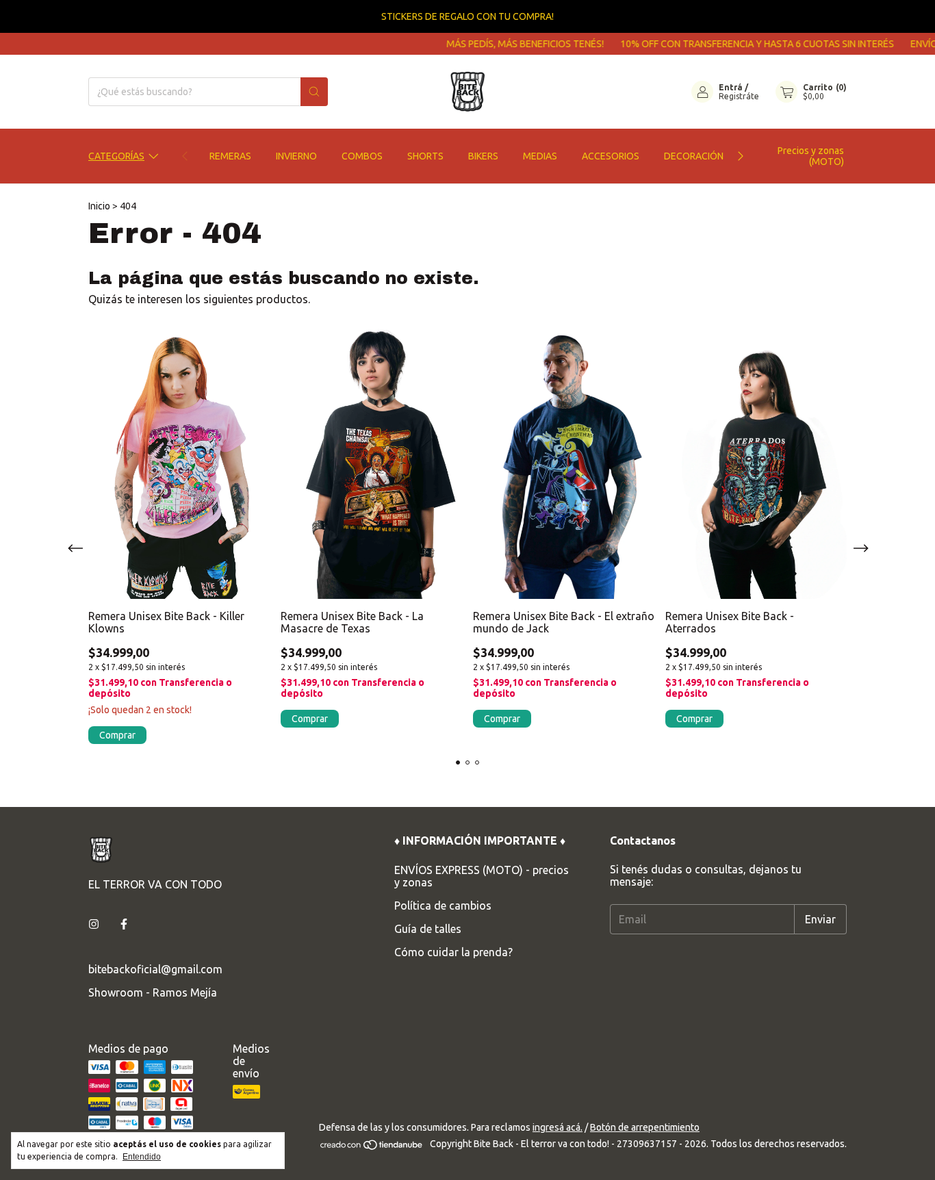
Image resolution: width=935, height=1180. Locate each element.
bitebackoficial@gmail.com (155, 969)
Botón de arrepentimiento (645, 1127)
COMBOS (362, 156)
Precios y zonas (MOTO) (811, 156)
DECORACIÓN (693, 156)
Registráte (739, 96)
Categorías (116, 156)
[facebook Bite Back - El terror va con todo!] (123, 924)
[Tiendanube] (372, 1147)
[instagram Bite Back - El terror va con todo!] (93, 924)
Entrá (731, 87)
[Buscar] (314, 91)
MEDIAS (540, 156)
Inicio (99, 206)
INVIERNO (296, 156)
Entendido (142, 1157)
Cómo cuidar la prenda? (453, 952)
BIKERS (483, 156)
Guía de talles (427, 929)
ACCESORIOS (610, 156)
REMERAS (230, 156)
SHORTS (425, 156)
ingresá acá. (557, 1127)
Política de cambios (442, 905)
